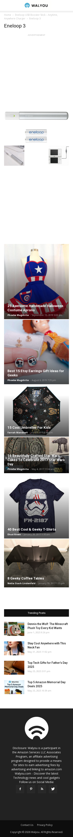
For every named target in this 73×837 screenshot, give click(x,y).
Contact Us (27, 825)
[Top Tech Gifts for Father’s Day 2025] (14, 668)
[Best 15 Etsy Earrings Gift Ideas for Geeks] (36, 352)
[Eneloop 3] (36, 127)
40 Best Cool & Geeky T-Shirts (32, 529)
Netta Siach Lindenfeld (21, 583)
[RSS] (42, 789)
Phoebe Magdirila (18, 315)
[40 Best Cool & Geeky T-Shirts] (36, 506)
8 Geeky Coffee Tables (26, 578)
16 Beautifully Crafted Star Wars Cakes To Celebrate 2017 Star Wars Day (36, 460)
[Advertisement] (36, 73)
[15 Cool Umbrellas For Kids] (36, 411)
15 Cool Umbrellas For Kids (29, 427)
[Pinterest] (31, 789)
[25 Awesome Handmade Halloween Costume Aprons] (36, 281)
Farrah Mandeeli (18, 432)
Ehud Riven (14, 534)
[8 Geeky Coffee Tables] (36, 563)
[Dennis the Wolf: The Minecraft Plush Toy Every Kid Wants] (14, 629)
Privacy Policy (45, 825)
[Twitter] (53, 789)
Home (7, 15)
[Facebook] (20, 789)
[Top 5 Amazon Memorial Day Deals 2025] (14, 687)
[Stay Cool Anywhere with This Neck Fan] (14, 648)
